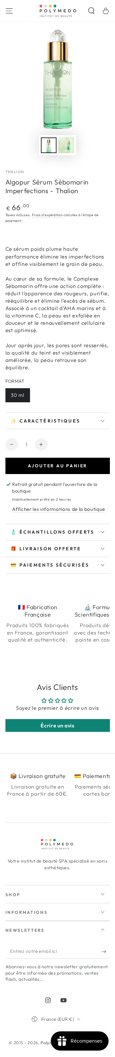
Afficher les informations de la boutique (58, 509)
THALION (14, 171)
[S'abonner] (106, 951)
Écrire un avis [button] (57, 725)
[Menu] (9, 11)
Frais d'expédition (47, 215)
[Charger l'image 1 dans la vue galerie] (48, 145)
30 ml (18, 395)
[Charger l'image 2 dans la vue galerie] (66, 145)
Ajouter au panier (58, 466)
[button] (91, 11)
